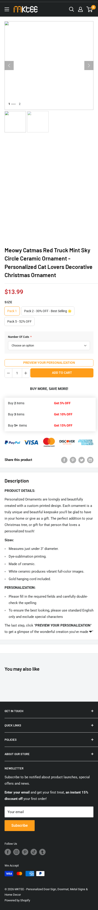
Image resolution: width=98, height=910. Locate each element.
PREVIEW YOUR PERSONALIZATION (49, 362)
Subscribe (19, 825)
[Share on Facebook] (64, 459)
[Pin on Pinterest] (73, 459)
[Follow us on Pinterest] (25, 852)
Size (8, 302)
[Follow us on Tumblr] (42, 852)
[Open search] (71, 9)
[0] (90, 9)
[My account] (80, 9)
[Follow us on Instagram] (16, 852)
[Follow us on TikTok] (34, 852)
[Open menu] (7, 9)
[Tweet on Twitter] (81, 459)
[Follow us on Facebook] (8, 852)
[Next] (88, 65)
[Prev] (9, 65)
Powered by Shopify (17, 900)
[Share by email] (90, 459)
